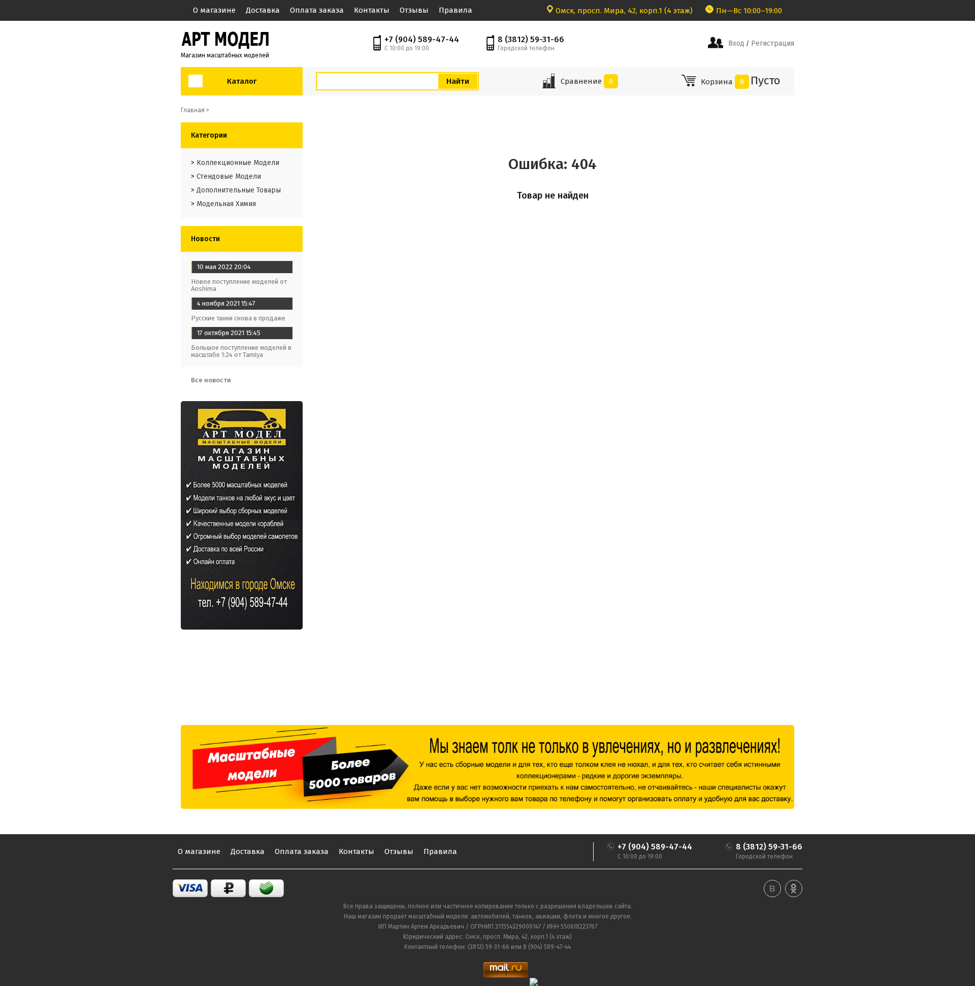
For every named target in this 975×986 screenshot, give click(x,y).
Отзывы (414, 10)
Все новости (212, 380)
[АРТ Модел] (225, 39)
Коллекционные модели (238, 162)
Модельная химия (226, 204)
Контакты (371, 10)
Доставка (263, 10)
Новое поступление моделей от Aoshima (239, 285)
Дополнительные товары (239, 190)
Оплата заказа (317, 10)
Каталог (241, 81)
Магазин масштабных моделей (225, 55)
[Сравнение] (548, 84)
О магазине (214, 10)
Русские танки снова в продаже (238, 318)
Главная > (195, 110)
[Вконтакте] (772, 888)
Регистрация (771, 43)
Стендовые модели (229, 176)
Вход (736, 43)
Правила (455, 10)
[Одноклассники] (793, 888)
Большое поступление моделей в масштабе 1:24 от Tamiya (241, 351)
